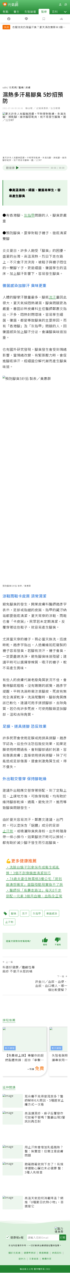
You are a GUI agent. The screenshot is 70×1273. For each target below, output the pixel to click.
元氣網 (13, 87)
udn (5, 87)
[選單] (66, 4)
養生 (16, 11)
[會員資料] (60, 4)
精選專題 (44, 1253)
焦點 (5, 11)
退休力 (22, 1259)
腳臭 (13, 913)
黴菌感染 (51, 913)
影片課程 (10, 1048)
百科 (55, 11)
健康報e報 (17, 1237)
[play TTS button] (17, 167)
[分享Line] (26, 18)
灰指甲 (29, 215)
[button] (65, 11)
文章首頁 (34, 1259)
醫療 (44, 11)
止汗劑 (8, 830)
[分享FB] (9, 18)
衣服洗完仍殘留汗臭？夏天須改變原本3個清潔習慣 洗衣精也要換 (38, 27)
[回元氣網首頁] (13, 4)
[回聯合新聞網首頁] (5, 5)
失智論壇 (30, 11)
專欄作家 (46, 1259)
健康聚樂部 (30, 1253)
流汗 (52, 297)
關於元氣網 (14, 1253)
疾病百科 (57, 1253)
